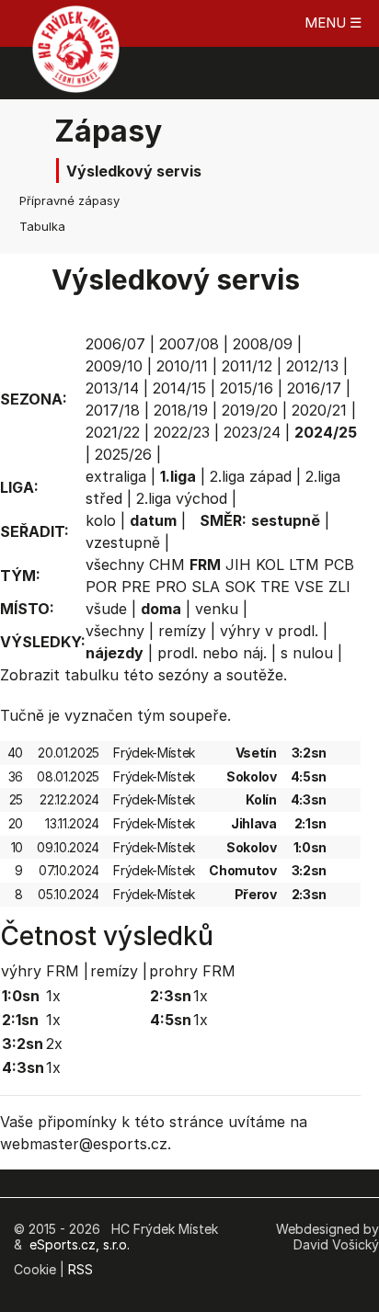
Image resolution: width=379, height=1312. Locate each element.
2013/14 (112, 388)
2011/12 (247, 366)
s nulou (307, 653)
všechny (115, 564)
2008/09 (263, 344)
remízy (182, 631)
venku (216, 608)
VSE (309, 586)
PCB (339, 564)
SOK (240, 586)
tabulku (91, 675)
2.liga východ (181, 498)
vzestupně (123, 542)
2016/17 (314, 388)
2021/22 (113, 432)
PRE (136, 586)
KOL (270, 564)
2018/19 (181, 410)
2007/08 (189, 344)
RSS (80, 1269)
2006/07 (115, 344)
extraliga (116, 476)
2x (54, 1043)
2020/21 (319, 410)
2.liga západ (251, 476)
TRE (275, 586)
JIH (238, 564)
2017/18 (113, 410)
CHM (167, 564)
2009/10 (114, 366)
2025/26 (123, 454)
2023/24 (252, 432)
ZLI (339, 586)
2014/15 (179, 388)
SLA (205, 586)
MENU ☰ (333, 22)
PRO (171, 586)
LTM (304, 564)
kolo (101, 520)
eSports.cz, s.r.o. (79, 1244)
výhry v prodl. (269, 631)
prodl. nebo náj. (212, 653)
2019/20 (250, 410)
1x (53, 996)
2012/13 (312, 366)
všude (106, 608)
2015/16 (246, 388)
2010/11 (182, 366)
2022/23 (182, 432)
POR (101, 586)
